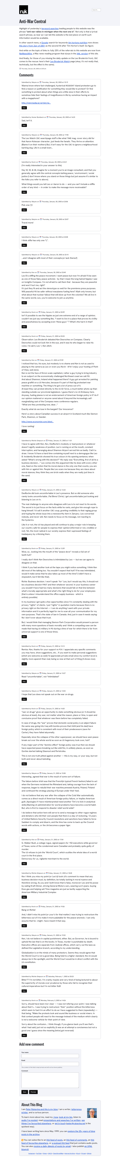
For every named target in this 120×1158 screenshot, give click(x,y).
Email (23, 1060)
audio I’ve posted (29, 1120)
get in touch (60, 1123)
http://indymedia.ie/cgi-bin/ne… (36, 103)
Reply (24, 108)
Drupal (83, 1153)
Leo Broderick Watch (60, 61)
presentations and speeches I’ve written (61, 1120)
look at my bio (65, 1117)
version (82, 53)
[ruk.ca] (60, 9)
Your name (24, 1052)
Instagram (31, 1153)
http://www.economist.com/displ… (38, 421)
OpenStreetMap (58, 1153)
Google (44, 42)
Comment (24, 1071)
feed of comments (76, 1140)
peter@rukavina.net (76, 1123)
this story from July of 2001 (32, 45)
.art (78, 1153)
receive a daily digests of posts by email (52, 1146)
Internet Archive (70, 1153)
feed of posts (55, 1140)
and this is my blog (42, 1109)
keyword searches (50, 28)
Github (89, 1153)
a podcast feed (60, 1143)
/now (55, 1117)
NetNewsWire (25, 53)
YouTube (39, 1153)
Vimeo (45, 1153)
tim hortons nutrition (77, 42)
